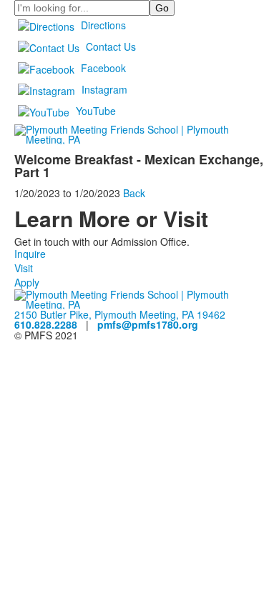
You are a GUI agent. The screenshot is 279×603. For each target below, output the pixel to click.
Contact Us (111, 46)
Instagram (104, 89)
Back (134, 193)
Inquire (30, 253)
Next (262, 302)
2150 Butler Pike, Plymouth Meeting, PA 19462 (119, 314)
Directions (103, 25)
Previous (16, 302)
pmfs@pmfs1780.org (147, 324)
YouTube (96, 111)
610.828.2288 (45, 324)
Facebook (103, 68)
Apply (26, 282)
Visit (23, 268)
